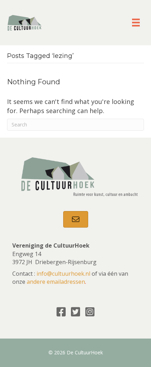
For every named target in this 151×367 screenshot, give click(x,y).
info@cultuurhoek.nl (63, 273)
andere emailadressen (56, 282)
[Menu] (136, 22)
